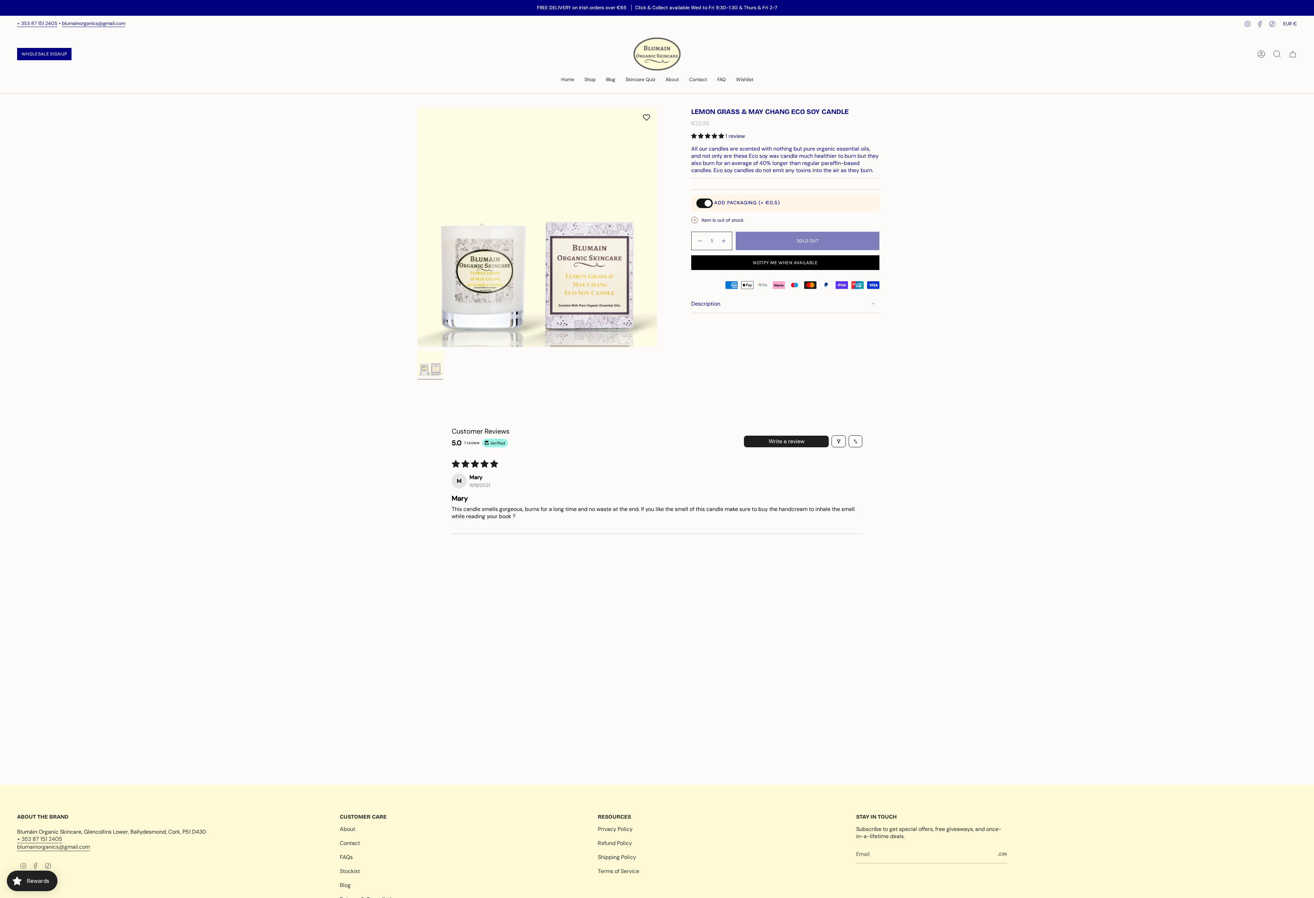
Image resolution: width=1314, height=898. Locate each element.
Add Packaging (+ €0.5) (747, 203)
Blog (345, 885)
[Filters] (839, 441)
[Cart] (1293, 54)
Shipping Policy (617, 857)
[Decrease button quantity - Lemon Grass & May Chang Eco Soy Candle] (699, 241)
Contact (350, 843)
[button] (590, 80)
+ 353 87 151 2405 (37, 23)
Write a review (786, 441)
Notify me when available (785, 263)
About (347, 829)
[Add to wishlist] (646, 118)
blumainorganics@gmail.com (93, 23)
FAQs (346, 857)
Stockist (350, 871)
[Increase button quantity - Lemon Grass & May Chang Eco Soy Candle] (724, 241)
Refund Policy (615, 843)
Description (705, 303)
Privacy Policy (615, 829)
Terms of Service (618, 871)
